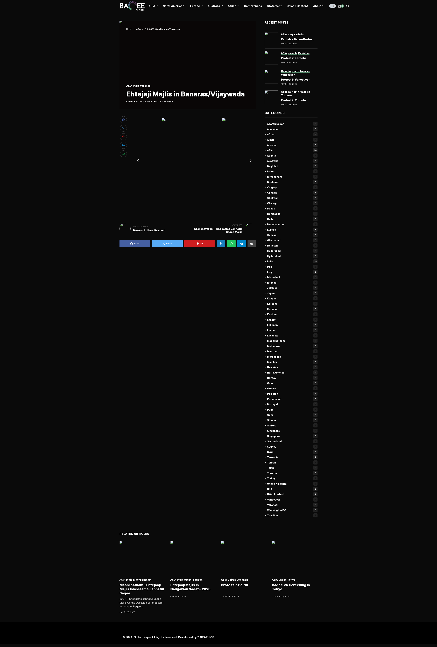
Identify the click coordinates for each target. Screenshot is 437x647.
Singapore (291, 430)
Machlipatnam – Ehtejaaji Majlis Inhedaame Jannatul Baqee (141, 589)
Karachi (291, 303)
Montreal (291, 351)
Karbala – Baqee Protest (297, 39)
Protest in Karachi (293, 58)
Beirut (291, 171)
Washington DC (291, 510)
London (291, 330)
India (292, 261)
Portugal (291, 404)
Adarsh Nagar (291, 123)
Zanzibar (291, 515)
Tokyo (291, 467)
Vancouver (291, 499)
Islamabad (291, 277)
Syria (291, 452)
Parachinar (291, 399)
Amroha (291, 145)
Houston (291, 245)
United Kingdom (291, 483)
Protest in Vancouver (295, 79)
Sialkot (291, 425)
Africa (291, 134)
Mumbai (291, 362)
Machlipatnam (291, 340)
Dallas (291, 208)
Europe (291, 229)
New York (291, 367)
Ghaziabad (291, 240)
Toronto (291, 473)
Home (129, 29)
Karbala (291, 309)
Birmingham (291, 176)
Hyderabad (291, 250)
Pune (291, 409)
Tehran (291, 462)
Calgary (291, 187)
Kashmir (291, 314)
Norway (291, 377)
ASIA (138, 29)
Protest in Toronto (293, 100)
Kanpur (291, 298)
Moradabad (291, 356)
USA (291, 489)
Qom (291, 414)
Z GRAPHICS (205, 637)
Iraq (291, 272)
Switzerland (291, 441)
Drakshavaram (291, 224)
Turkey (291, 478)
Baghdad (291, 166)
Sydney (291, 446)
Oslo (291, 383)
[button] (138, 161)
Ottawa (291, 388)
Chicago (291, 203)
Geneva (291, 235)
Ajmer (291, 139)
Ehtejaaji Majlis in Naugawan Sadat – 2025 (190, 587)
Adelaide (291, 129)
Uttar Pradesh (291, 494)
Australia (291, 160)
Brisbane (291, 182)
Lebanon (291, 325)
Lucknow (291, 335)
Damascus (291, 213)
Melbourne (291, 346)
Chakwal (291, 197)
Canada (291, 192)
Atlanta (291, 155)
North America (291, 372)
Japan (291, 293)
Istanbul (291, 282)
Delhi (291, 219)
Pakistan (291, 393)
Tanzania (291, 457)
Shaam (291, 420)
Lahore (291, 319)
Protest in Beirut (234, 585)
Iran (291, 266)
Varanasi (291, 504)
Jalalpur (291, 287)
